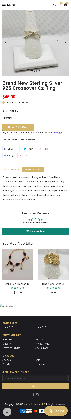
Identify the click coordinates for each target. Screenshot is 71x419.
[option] (18, 276)
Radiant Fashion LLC (34, 404)
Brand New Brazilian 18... (18, 283)
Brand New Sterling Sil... (53, 283)
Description (12, 169)
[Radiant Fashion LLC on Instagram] (37, 394)
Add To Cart (20, 127)
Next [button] (65, 271)
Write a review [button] (35, 231)
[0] (59, 5)
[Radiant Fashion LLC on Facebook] (33, 394)
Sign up (35, 386)
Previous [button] (5, 271)
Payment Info (34, 169)
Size (4, 111)
